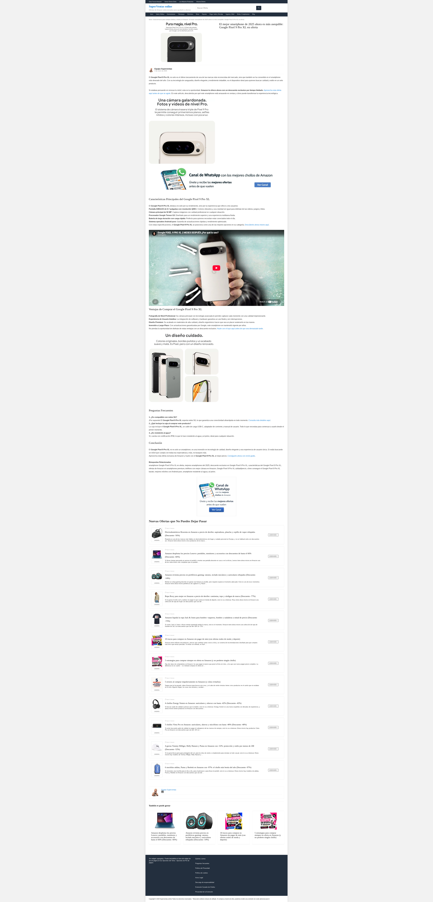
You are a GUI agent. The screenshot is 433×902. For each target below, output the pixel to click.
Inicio (151, 14)
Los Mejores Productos (186, 1)
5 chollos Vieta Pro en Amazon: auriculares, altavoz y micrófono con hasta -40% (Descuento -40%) (206, 724)
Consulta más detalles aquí (259, 420)
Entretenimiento (171, 14)
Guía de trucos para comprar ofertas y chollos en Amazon (170, 19)
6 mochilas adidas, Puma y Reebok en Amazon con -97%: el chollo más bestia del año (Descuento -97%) (208, 767)
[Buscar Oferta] (258, 8)
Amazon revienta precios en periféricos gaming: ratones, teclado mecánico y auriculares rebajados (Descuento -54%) (198, 836)
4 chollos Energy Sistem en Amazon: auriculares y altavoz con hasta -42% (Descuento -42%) (203, 703)
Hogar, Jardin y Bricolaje (216, 14)
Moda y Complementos (243, 14)
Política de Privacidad (202, 868)
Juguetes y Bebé (230, 14)
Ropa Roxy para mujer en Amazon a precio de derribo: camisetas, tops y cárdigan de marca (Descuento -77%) (210, 596)
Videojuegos (181, 14)
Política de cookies (201, 873)
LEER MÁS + (273, 535)
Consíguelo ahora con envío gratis (241, 456)
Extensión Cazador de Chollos (205, 887)
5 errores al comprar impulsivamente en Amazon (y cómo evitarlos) (192, 682)
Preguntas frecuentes (202, 863)
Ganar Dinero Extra (170, 1)
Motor (197, 14)
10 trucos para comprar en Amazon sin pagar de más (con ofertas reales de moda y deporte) (202, 639)
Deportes (204, 14)
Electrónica (190, 14)
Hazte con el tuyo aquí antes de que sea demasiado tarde (240, 329)
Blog (253, 14)
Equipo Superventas (163, 69)
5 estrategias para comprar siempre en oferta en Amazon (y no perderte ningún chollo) (200, 660)
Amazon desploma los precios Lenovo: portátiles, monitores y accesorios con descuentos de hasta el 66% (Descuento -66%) (164, 836)
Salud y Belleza (160, 14)
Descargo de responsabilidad (204, 882)
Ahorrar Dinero (200, 1)
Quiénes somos (200, 859)
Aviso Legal (199, 877)
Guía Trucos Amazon (155, 1)
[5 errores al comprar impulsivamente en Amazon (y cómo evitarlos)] (156, 683)
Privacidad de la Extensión (204, 892)
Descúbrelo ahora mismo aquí (257, 225)
